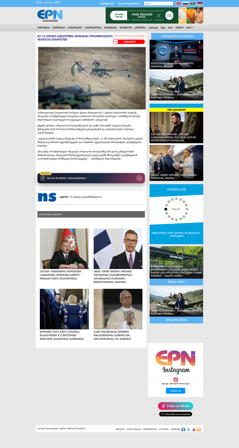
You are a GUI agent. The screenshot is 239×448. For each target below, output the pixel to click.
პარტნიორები (150, 429)
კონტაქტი (176, 429)
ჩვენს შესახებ (134, 429)
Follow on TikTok (178, 406)
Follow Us (175, 390)
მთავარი (120, 429)
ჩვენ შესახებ (107, 3)
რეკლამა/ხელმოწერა (129, 3)
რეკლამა (164, 429)
